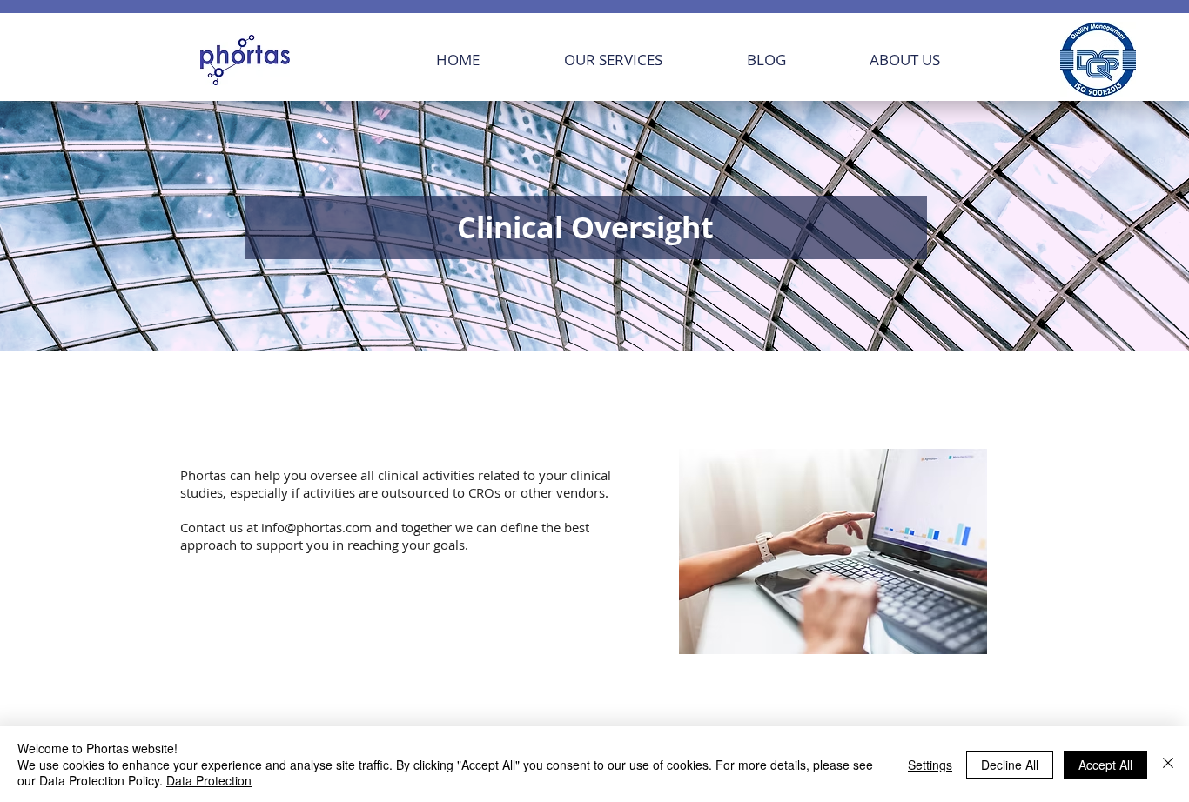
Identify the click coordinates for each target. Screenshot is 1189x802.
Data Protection (209, 780)
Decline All (1009, 764)
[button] (642, 59)
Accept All (1105, 764)
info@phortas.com (316, 527)
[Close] (1168, 764)
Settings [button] (930, 764)
